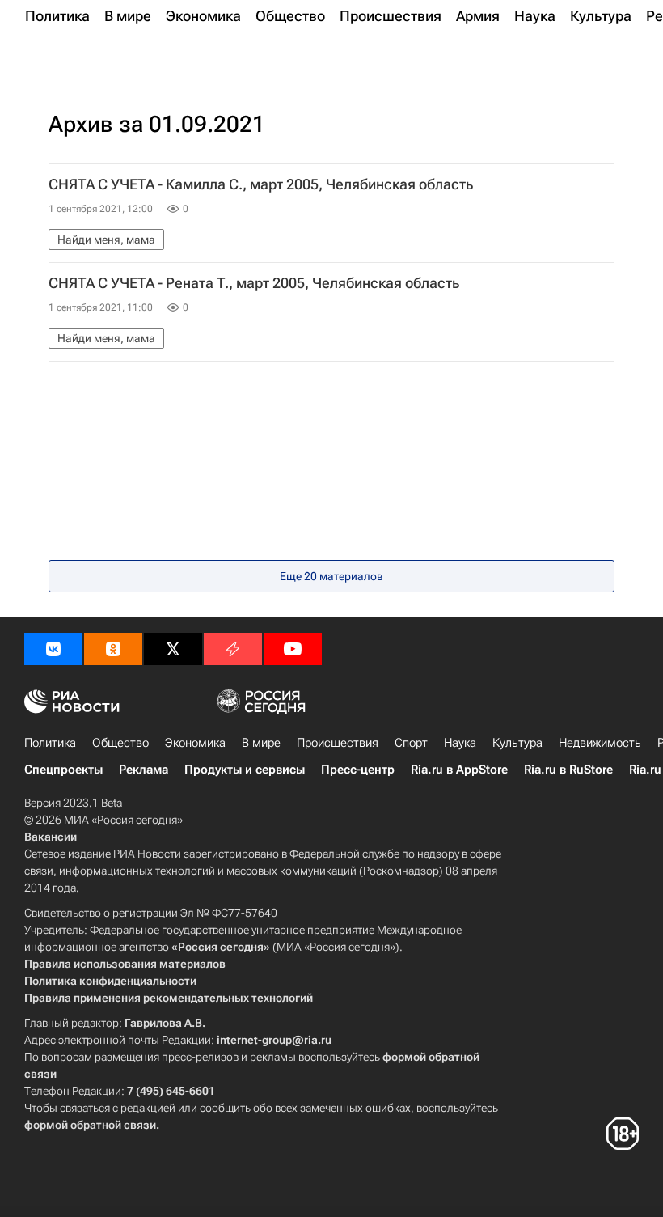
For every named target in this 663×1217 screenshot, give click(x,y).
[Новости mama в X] (173, 649)
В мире (261, 743)
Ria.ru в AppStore (459, 769)
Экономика (195, 743)
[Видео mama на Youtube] (293, 649)
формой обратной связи (90, 1124)
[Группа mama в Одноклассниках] (113, 649)
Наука (460, 743)
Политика (50, 743)
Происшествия (337, 743)
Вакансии (50, 836)
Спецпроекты (63, 769)
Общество (120, 743)
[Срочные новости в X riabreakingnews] (233, 649)
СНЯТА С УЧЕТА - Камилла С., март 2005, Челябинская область (261, 184)
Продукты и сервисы (244, 769)
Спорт (411, 743)
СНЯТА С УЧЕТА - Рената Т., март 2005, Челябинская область (254, 283)
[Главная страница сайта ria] (105, 55)
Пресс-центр (358, 769)
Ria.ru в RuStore (568, 769)
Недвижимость (600, 743)
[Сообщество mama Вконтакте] (53, 649)
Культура (517, 743)
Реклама (143, 769)
